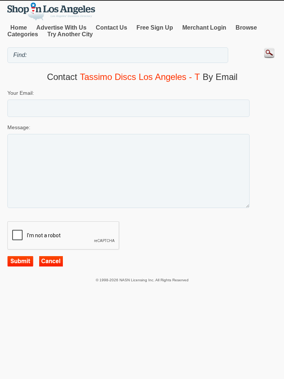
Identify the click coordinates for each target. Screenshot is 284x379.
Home (18, 27)
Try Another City (70, 34)
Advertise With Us (61, 27)
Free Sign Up (154, 27)
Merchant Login (204, 27)
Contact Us (111, 27)
